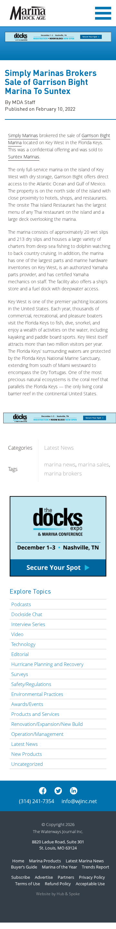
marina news (59, 464)
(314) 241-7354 (36, 801)
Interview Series (28, 624)
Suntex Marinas (23, 157)
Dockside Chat (26, 614)
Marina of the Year (59, 867)
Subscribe (20, 877)
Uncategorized (27, 764)
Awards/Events (27, 704)
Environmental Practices (37, 694)
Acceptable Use (90, 884)
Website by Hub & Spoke (58, 893)
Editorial (20, 654)
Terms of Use (27, 884)
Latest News (59, 447)
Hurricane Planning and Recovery (47, 664)
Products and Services (35, 714)
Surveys (19, 674)
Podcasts (21, 604)
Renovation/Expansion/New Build (47, 724)
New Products (26, 754)
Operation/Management (37, 734)
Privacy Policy (92, 877)
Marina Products (45, 861)
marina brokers (63, 473)
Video (17, 634)
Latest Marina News (85, 861)
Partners (66, 877)
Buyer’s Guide (24, 867)
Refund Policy (58, 884)
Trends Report (95, 867)
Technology (23, 644)
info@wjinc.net (79, 801)
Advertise (44, 877)
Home (18, 861)
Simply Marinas (23, 135)
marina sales (93, 464)
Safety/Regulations (31, 684)
